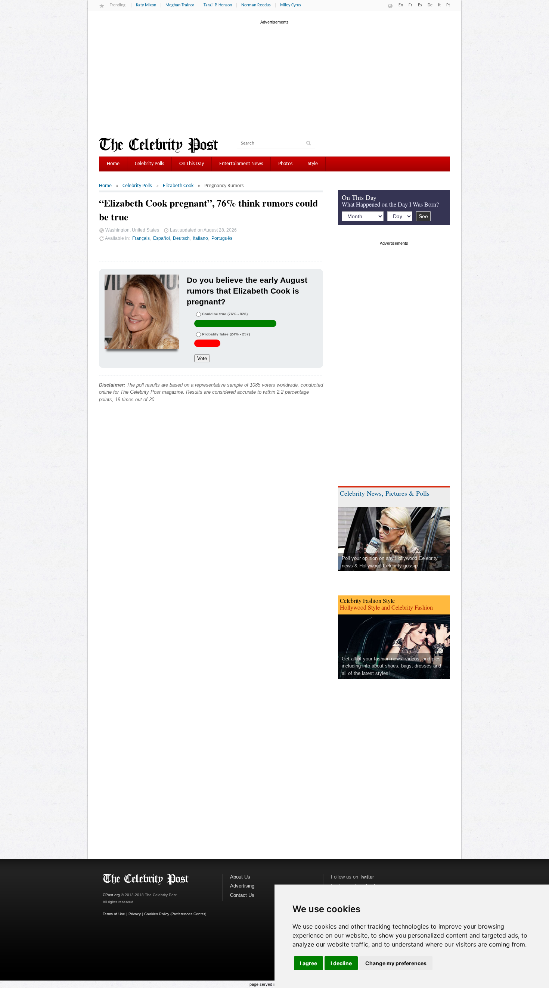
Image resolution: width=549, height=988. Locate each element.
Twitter (367, 877)
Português (221, 238)
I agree (308, 963)
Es (420, 5)
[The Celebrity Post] (158, 145)
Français (141, 238)
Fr (410, 5)
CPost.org (111, 895)
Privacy (134, 914)
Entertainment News (241, 164)
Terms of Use (114, 914)
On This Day (191, 164)
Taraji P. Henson (218, 5)
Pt (448, 5)
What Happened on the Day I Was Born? (390, 204)
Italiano (200, 238)
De (430, 5)
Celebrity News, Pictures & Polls (384, 493)
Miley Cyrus (290, 5)
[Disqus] (211, 522)
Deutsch (181, 238)
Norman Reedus (256, 5)
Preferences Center (188, 914)
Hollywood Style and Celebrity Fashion (386, 607)
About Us (240, 877)
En (400, 5)
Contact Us (242, 895)
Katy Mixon (146, 5)
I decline (341, 963)
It (439, 5)
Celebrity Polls (149, 164)
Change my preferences (396, 963)
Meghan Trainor (179, 5)
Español (161, 238)
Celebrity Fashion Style (367, 600)
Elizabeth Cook (178, 186)
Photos (285, 164)
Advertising (242, 886)
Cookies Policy (156, 914)
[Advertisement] (274, 78)
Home (113, 164)
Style (313, 164)
